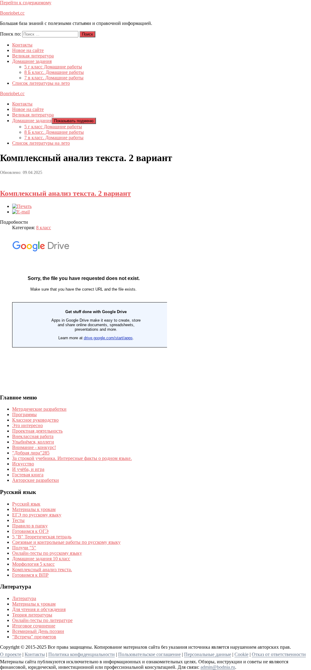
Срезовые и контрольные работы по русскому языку (66, 542)
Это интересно (27, 425)
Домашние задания (32, 61)
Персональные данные (207, 654)
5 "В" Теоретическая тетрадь (41, 536)
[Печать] (22, 206)
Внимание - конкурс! (34, 447)
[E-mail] (21, 211)
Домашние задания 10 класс (41, 558)
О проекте (10, 654)
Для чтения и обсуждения (39, 609)
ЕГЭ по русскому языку (36, 514)
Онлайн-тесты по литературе (42, 620)
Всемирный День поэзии (38, 631)
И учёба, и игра (28, 469)
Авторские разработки (35, 480)
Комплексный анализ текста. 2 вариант (65, 193)
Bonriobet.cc (12, 13)
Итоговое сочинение (33, 625)
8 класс (43, 227)
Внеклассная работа (32, 436)
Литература (24, 598)
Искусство (23, 463)
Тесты (18, 520)
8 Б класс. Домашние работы (54, 72)
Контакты (22, 44)
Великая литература (33, 55)
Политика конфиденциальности (81, 654)
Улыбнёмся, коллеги (33, 441)
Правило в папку (30, 525)
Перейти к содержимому (25, 2)
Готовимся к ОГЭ (30, 531)
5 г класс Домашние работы (53, 66)
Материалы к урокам (34, 509)
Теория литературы (32, 614)
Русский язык (26, 503)
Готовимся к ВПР (30, 575)
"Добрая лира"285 (31, 452)
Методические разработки (39, 409)
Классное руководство (35, 420)
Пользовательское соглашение (149, 654)
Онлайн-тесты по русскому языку (47, 553)
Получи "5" (24, 547)
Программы (24, 414)
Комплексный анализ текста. (42, 569)
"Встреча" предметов (34, 636)
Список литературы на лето (41, 83)
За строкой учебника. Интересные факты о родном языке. (72, 458)
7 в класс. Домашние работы (54, 77)
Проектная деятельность (37, 430)
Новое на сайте (28, 50)
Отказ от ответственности (279, 654)
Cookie (241, 654)
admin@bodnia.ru (217, 667)
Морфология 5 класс (33, 564)
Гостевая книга (27, 474)
